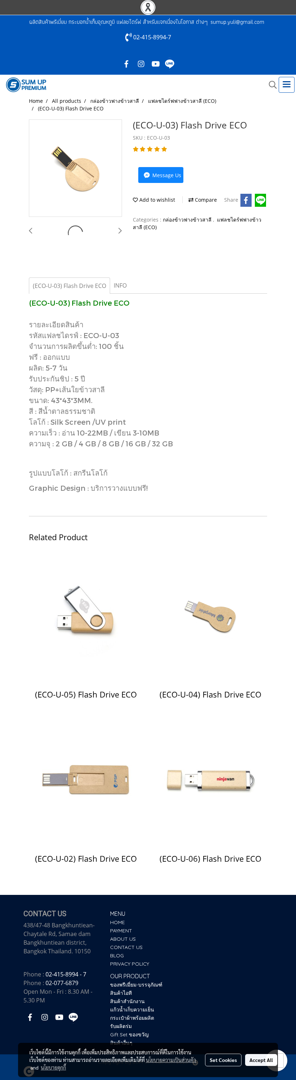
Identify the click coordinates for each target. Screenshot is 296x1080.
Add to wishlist (156, 199)
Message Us (166, 175)
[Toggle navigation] (287, 85)
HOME (117, 922)
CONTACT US (126, 947)
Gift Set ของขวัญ (129, 1034)
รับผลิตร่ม (121, 1026)
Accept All (261, 1060)
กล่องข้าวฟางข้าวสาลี (188, 219)
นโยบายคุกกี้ (53, 1067)
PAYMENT (121, 930)
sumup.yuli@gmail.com (237, 21)
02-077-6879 (61, 983)
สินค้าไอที (121, 993)
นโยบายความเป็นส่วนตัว (171, 1060)
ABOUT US (123, 939)
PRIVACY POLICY (129, 964)
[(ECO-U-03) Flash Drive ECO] (75, 168)
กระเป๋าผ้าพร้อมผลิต (132, 1018)
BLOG (117, 955)
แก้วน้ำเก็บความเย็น (132, 1009)
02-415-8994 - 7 (65, 974)
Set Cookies (223, 1060)
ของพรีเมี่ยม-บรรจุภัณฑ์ (136, 984)
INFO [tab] (120, 285)
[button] (270, 85)
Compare (205, 199)
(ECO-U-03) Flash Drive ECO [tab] (69, 286)
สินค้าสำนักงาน (127, 1001)
